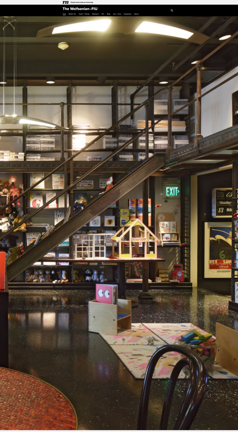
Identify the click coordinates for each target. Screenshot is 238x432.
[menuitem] (65, 14)
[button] (172, 10)
